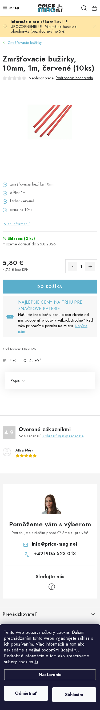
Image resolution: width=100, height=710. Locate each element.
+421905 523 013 (55, 553)
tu (76, 650)
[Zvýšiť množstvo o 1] (90, 266)
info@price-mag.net (55, 544)
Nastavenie (50, 675)
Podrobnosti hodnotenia (74, 78)
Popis (15, 380)
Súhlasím (74, 695)
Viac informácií (17, 224)
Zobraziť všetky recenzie (62, 436)
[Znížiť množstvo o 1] (72, 266)
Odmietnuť (26, 693)
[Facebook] (52, 587)
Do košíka (50, 286)
